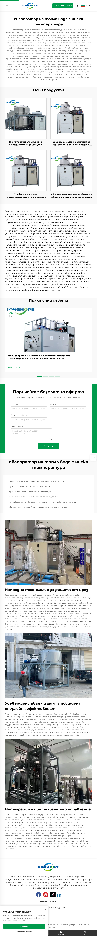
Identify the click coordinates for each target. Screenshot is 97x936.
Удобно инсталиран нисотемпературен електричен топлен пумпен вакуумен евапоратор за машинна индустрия (25, 196)
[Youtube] (45, 894)
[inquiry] (93, 458)
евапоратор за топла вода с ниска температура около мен (38, 507)
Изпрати (48, 446)
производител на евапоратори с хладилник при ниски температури (42, 502)
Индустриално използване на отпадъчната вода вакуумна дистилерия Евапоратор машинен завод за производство (26, 143)
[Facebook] (38, 894)
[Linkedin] (59, 895)
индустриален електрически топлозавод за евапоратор (37, 481)
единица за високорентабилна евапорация (29, 486)
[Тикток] (53, 894)
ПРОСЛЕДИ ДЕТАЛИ (25, 118)
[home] (30, 5)
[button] (39, 376)
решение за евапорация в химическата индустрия (33, 497)
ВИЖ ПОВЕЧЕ (13, 368)
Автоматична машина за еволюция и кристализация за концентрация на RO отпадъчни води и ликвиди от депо (71, 196)
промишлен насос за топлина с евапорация (30, 492)
